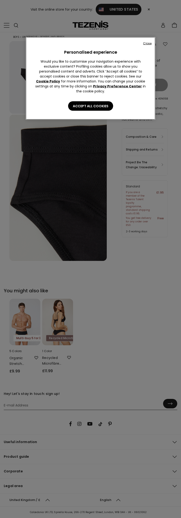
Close (147, 43)
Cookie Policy (48, 81)
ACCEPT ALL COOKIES (90, 106)
